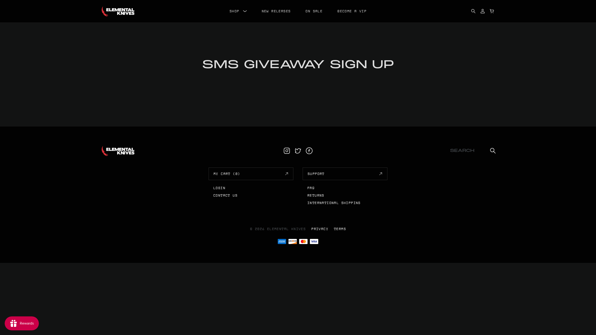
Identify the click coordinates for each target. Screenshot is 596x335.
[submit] (493, 150)
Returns (315, 195)
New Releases (276, 11)
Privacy (319, 229)
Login (219, 188)
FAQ (311, 188)
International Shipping (334, 203)
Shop (234, 11)
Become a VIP (351, 11)
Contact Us (225, 195)
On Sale (313, 11)
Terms (340, 229)
